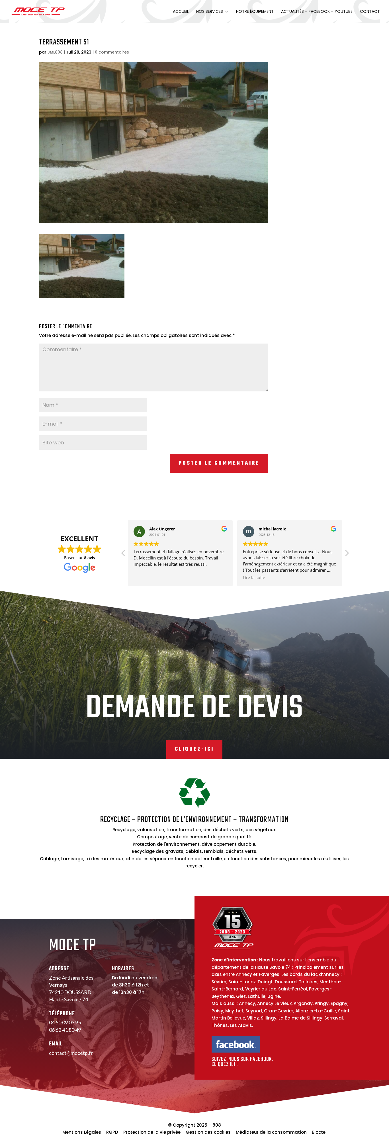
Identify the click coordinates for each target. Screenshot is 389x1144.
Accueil (181, 11)
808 (216, 1125)
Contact (370, 11)
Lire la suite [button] (254, 577)
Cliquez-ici (194, 749)
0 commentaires (112, 52)
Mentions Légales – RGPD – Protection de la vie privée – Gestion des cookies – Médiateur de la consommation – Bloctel (194, 1132)
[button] (346, 554)
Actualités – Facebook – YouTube (317, 11)
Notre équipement (255, 11)
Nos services (209, 11)
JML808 (55, 52)
